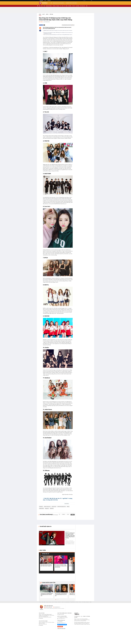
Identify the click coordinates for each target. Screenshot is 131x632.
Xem (72, 514)
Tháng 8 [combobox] (63, 514)
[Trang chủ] (40, 28)
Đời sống (54, 5)
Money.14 (57, 5)
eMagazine (41, 0)
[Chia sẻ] (40, 30)
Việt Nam (51, 14)
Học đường (77, 5)
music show (54, 506)
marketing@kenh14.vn (61, 618)
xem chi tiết (60, 626)
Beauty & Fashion (49, 5)
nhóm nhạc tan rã (47, 506)
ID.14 (45, 0)
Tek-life (73, 5)
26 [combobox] (59, 514)
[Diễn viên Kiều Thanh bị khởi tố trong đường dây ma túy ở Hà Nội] (61, 588)
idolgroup (47, 508)
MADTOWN (42, 508)
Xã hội (66, 5)
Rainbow (41, 506)
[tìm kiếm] (91, 0)
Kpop (68, 506)
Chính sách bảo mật (61, 628)
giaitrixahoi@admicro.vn (62, 622)
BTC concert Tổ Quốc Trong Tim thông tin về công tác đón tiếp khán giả (61, 566)
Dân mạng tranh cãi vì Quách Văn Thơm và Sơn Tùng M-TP (46, 565)
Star (39, 5)
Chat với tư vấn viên (62, 624)
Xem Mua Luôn (82, 5)
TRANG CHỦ (37, 6)
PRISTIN (52, 508)
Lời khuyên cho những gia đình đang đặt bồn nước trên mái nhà (47, 594)
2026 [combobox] (68, 514)
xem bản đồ (41, 618)
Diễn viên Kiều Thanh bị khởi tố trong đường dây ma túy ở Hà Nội (61, 594)
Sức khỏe (69, 5)
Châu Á (47, 14)
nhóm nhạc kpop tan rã (62, 506)
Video (87, 5)
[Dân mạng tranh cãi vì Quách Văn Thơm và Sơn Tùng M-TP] (46, 560)
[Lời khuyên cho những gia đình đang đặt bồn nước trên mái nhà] (46, 588)
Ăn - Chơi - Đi (62, 5)
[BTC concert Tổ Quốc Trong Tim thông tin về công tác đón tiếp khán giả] (61, 560)
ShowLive (49, 0)
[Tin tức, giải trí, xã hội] (44, 3)
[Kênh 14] (41, 607)
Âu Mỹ (43, 14)
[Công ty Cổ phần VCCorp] (76, 614)
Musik (44, 5)
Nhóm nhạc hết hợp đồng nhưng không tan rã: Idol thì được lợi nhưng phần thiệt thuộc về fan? (58, 34)
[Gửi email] (44, 25)
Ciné (42, 5)
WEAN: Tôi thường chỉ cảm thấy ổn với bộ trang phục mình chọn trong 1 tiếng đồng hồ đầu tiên (70, 535)
